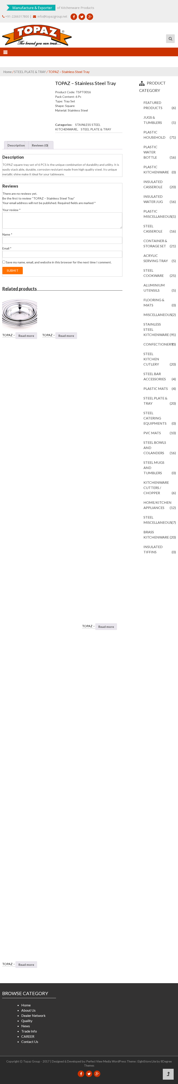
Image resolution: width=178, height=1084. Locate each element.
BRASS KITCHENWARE (156, 534)
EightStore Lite (147, 1061)
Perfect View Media (98, 1061)
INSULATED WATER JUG (153, 199)
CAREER (27, 1036)
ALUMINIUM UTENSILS (154, 287)
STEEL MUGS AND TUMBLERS (153, 467)
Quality (26, 1021)
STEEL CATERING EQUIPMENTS (154, 418)
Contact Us (29, 1041)
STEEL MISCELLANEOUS (157, 519)
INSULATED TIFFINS (153, 549)
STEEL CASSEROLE (152, 228)
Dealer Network (33, 1015)
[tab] (17, 145)
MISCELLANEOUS (157, 315)
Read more (26, 336)
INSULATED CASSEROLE (153, 184)
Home (7, 72)
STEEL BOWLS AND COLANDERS (154, 447)
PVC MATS (152, 433)
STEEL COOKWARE (153, 273)
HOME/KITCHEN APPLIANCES (157, 505)
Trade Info (29, 1031)
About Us (28, 1010)
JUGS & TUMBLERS (152, 120)
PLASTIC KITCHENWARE (156, 169)
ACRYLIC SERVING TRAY (155, 258)
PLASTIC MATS (155, 388)
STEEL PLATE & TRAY (30, 72)
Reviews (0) (40, 145)
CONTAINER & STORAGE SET (155, 243)
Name (7, 234)
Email (7, 248)
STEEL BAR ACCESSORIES (154, 376)
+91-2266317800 (17, 16)
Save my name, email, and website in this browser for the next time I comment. (59, 262)
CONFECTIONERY (158, 344)
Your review (11, 210)
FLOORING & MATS (153, 302)
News (25, 1026)
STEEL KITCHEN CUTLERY (151, 359)
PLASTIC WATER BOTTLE (150, 152)
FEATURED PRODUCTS (152, 105)
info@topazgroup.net (52, 16)
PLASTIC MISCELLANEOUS (157, 213)
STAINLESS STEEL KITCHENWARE (156, 329)
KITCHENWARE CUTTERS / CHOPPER (156, 487)
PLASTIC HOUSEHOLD (154, 134)
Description (16, 145)
